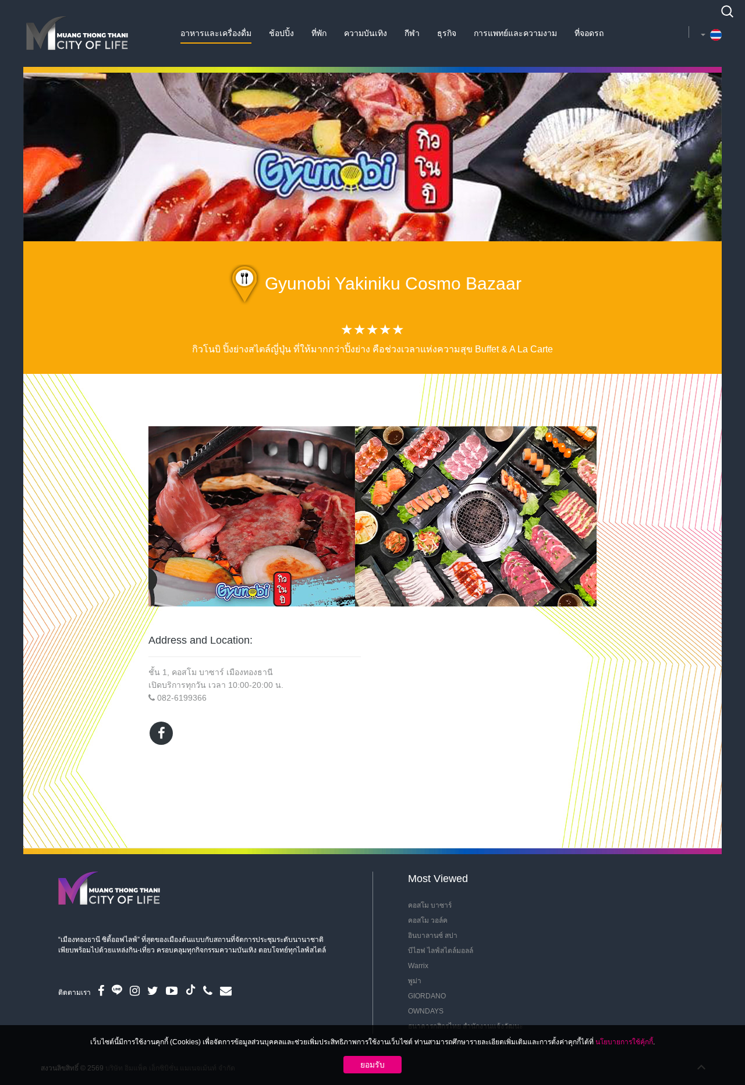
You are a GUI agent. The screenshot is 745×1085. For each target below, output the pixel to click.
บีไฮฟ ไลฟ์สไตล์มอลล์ (440, 951)
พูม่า (414, 981)
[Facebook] (161, 733)
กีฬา (412, 33)
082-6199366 (182, 697)
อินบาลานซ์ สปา (432, 935)
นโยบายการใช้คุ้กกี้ (624, 1042)
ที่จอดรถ (589, 33)
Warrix (418, 966)
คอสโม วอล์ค (428, 920)
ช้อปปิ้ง (281, 33)
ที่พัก (319, 33)
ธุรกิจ (446, 33)
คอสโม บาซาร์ (430, 905)
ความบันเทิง (365, 33)
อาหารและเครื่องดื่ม (215, 33)
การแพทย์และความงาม (515, 33)
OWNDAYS (426, 1011)
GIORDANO (427, 996)
